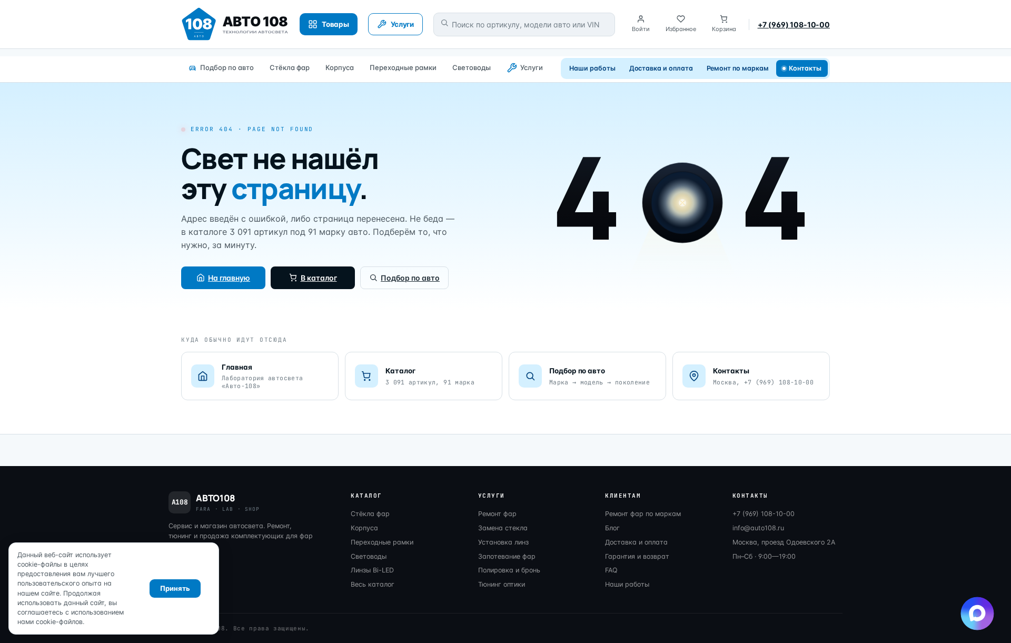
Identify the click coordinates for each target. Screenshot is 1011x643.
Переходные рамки (403, 67)
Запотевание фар (507, 556)
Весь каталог (372, 584)
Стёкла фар (290, 67)
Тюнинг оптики (501, 584)
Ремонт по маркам (738, 68)
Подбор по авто (227, 67)
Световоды (471, 67)
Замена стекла (503, 528)
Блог (612, 528)
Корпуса (339, 67)
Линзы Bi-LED (372, 570)
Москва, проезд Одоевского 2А (783, 542)
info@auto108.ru (758, 528)
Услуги (531, 67)
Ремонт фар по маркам (643, 514)
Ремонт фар (497, 514)
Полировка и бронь (509, 570)
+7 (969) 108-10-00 (794, 24)
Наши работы (592, 68)
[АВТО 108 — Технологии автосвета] (235, 24)
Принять (175, 588)
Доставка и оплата (661, 68)
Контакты (805, 68)
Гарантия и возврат (637, 556)
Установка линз (503, 542)
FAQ (611, 570)
